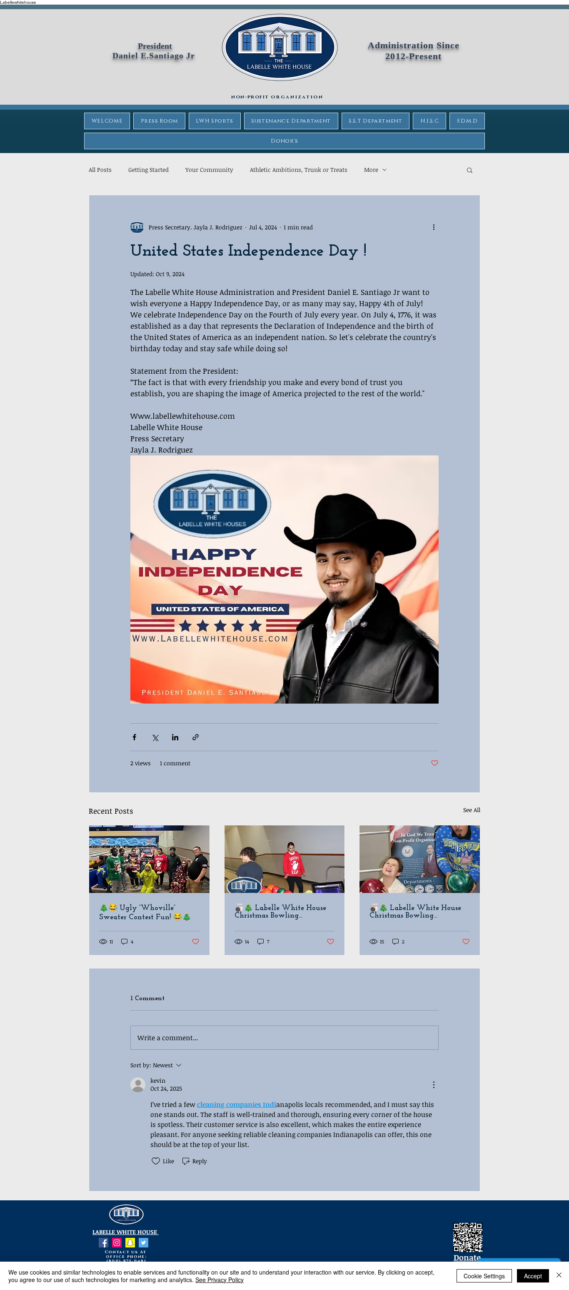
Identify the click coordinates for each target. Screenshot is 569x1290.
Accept (533, 1276)
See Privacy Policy (219, 1279)
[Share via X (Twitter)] (155, 737)
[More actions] (434, 227)
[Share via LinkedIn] (175, 737)
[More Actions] (434, 1085)
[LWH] (103, 1242)
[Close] (559, 1275)
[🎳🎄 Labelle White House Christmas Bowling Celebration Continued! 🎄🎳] (285, 859)
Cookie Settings (484, 1276)
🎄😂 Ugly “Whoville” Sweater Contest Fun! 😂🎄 (145, 913)
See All (471, 810)
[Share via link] (196, 737)
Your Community (209, 170)
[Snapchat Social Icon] (130, 1242)
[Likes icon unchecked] (155, 1161)
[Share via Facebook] (134, 737)
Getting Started (148, 170)
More (371, 170)
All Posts (100, 170)
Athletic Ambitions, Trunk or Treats (298, 170)
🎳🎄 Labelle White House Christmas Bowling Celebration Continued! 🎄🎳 (284, 912)
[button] (470, 169)
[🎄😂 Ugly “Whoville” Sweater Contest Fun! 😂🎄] (149, 859)
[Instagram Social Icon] (117, 1242)
